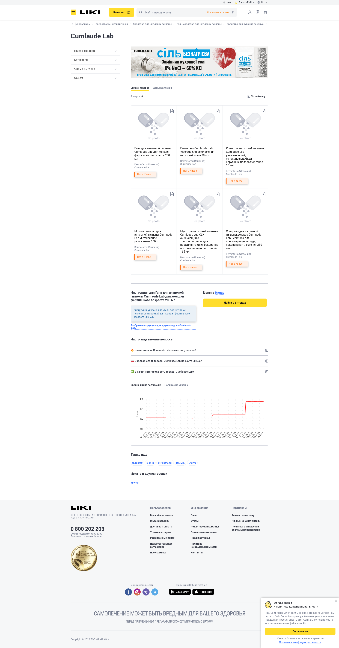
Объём (78, 78)
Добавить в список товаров (172, 111)
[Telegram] (154, 592)
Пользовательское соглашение (161, 545)
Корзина (265, 12)
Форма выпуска (84, 69)
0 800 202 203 (87, 529)
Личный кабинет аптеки (246, 520)
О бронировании (159, 520)
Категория (81, 60)
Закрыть (336, 601)
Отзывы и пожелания (204, 532)
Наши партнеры (200, 537)
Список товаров (258, 12)
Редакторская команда (205, 526)
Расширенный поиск (162, 537)
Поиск (140, 12)
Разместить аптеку (243, 515)
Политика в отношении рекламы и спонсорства (246, 528)
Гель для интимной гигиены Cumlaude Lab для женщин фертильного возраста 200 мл (152, 153)
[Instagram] (137, 592)
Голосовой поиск (233, 12)
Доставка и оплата (161, 526)
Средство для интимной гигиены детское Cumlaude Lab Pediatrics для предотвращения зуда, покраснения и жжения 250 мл (244, 240)
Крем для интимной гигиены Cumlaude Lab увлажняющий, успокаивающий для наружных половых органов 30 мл (245, 157)
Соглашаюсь (300, 631)
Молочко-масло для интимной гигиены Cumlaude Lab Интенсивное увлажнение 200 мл (153, 236)
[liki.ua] (90, 12)
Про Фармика (158, 552)
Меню (73, 12)
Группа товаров (84, 50)
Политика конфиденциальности (204, 545)
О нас (194, 515)
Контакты (197, 552)
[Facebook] (128, 592)
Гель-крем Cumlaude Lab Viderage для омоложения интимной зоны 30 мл (197, 152)
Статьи (195, 520)
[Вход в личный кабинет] (250, 12)
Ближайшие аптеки (161, 515)
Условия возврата (160, 532)
